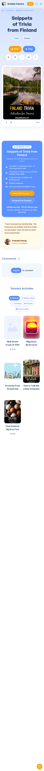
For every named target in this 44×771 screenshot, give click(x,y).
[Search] (37, 4)
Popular (29, 303)
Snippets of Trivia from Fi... (25, 10)
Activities (10, 10)
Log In (16, 270)
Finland (27, 38)
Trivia (16, 38)
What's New (29, 298)
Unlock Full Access (20, 193)
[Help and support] (39, 766)
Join (30, 4)
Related (15, 298)
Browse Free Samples (22, 200)
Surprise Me (23, 309)
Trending (17, 303)
